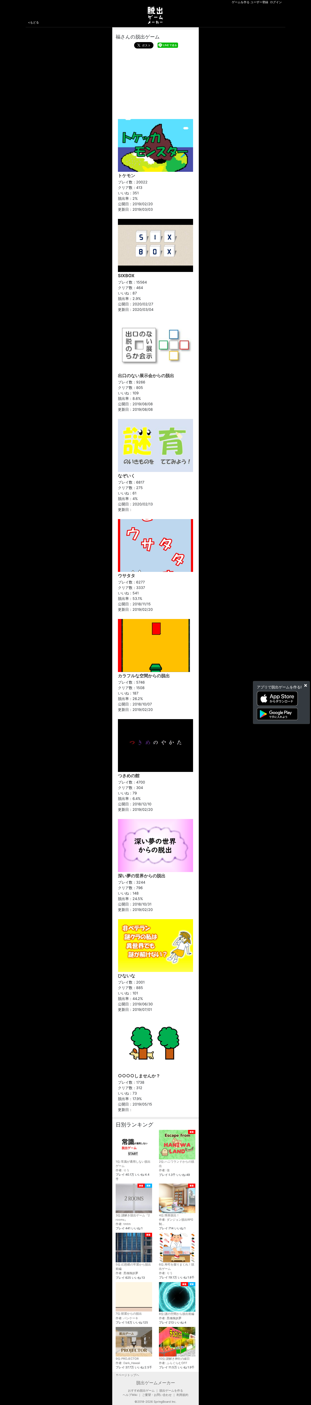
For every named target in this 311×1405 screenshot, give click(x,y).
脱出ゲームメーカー (155, 1382)
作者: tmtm (123, 1224)
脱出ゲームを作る (171, 1390)
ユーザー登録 (259, 2)
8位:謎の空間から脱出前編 (176, 1314)
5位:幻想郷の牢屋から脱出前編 (133, 1267)
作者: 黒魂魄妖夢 (127, 1273)
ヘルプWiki (130, 1395)
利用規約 (182, 1395)
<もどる (33, 22)
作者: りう (122, 1170)
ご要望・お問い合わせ (157, 1395)
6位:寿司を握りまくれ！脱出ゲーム (176, 1267)
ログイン (276, 2)
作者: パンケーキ (127, 1318)
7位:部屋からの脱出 (129, 1313)
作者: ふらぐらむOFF (173, 1363)
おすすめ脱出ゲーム (141, 1390)
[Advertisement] (155, 82)
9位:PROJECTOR (127, 1358)
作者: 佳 (164, 1170)
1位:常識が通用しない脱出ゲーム (133, 1164)
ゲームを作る (241, 2)
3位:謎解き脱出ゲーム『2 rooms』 (133, 1217)
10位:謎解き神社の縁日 (174, 1358)
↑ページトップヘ (127, 1375)
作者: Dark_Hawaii (128, 1363)
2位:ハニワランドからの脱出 (176, 1164)
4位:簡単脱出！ (169, 1215)
